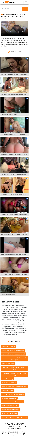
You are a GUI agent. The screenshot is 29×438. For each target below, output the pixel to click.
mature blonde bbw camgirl (10, 409)
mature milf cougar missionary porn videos (14, 374)
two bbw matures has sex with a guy (13, 394)
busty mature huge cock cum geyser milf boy (14, 368)
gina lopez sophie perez (9, 398)
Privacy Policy (21, 432)
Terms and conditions (8, 434)
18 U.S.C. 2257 (12, 432)
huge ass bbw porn (8, 363)
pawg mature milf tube (9, 383)
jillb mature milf (22, 417)
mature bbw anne (7, 390)
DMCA (4, 432)
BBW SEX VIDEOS (14, 424)
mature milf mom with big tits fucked (13, 354)
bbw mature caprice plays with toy (12, 402)
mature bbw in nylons (8, 346)
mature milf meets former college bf (13, 350)
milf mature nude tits (8, 417)
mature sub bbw (21, 386)
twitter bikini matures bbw (10, 406)
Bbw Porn (20, 434)
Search (25, 9)
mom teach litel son (8, 386)
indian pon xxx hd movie (9, 413)
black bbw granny (7, 379)
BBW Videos (8, 2)
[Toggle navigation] (26, 2)
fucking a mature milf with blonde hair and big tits (14, 359)
